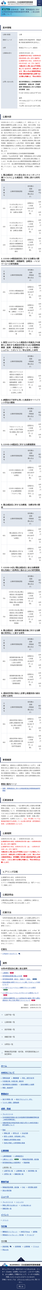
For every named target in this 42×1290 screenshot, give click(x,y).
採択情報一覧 (32, 1171)
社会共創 (25, 1133)
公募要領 (7, 973)
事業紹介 (5, 1094)
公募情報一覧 (20, 1171)
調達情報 (5, 1246)
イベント (5, 1215)
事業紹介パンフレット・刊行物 (13, 1235)
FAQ (23, 1187)
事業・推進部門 (7, 1088)
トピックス (20, 1202)
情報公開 (7, 1133)
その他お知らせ (26, 1205)
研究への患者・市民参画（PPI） (15, 1136)
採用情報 (18, 1246)
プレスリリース (7, 1114)
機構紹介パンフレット (10, 1232)
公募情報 (5, 1151)
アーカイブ (30, 1235)
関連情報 (27, 1162)
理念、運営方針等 (28, 1078)
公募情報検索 (7, 1156)
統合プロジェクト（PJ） (24, 1099)
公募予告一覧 (8, 1171)
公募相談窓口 (19, 1156)
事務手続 (5, 1182)
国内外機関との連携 (27, 1084)
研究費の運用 (32, 1187)
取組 (3, 1130)
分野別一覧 (7, 1174)
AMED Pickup (25, 1232)
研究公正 (16, 1133)
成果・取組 (6, 1109)
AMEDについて (8, 1073)
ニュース (5, 1197)
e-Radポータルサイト (9, 953)
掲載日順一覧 (18, 1174)
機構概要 (16, 1078)
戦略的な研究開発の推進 (12, 1140)
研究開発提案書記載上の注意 (14, 976)
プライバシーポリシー (24, 1279)
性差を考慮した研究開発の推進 (14, 1143)
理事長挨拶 (6, 1078)
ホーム (4, 1066)
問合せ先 (5, 1250)
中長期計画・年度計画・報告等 (13, 1081)
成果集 (35, 1232)
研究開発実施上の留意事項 (11, 1162)
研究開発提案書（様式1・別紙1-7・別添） (19, 979)
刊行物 (4, 1226)
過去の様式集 (7, 1190)
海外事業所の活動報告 (10, 1084)
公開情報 (27, 1246)
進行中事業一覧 (7, 1099)
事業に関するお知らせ (10, 1205)
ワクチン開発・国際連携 (10, 1102)
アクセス (36, 1246)
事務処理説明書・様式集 (30, 1159)
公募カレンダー (10, 1159)
